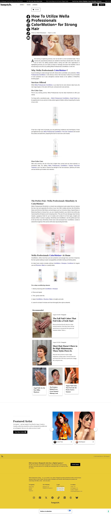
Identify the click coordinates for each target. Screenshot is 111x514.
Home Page (31, 486)
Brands (29, 4)
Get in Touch (75, 464)
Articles (22, 4)
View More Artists (20, 432)
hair (37, 9)
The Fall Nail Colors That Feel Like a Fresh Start (64, 319)
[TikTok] (28, 21)
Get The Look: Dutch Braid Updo (24, 1)
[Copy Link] (28, 34)
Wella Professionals (41, 32)
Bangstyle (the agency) (47, 488)
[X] (28, 29)
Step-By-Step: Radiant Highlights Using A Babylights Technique (76, 1)
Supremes (31, 490)
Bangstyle (63, 314)
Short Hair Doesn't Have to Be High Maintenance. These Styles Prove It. (65, 348)
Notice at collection (46, 511)
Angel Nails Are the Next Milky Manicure (39, 390)
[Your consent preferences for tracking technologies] (108, 511)
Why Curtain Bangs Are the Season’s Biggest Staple (47, 1)
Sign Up (102, 4)
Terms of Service (60, 486)
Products (35, 4)
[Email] (28, 38)
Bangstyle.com (46, 486)
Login (95, 4)
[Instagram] (28, 25)
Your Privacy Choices (60, 510)
